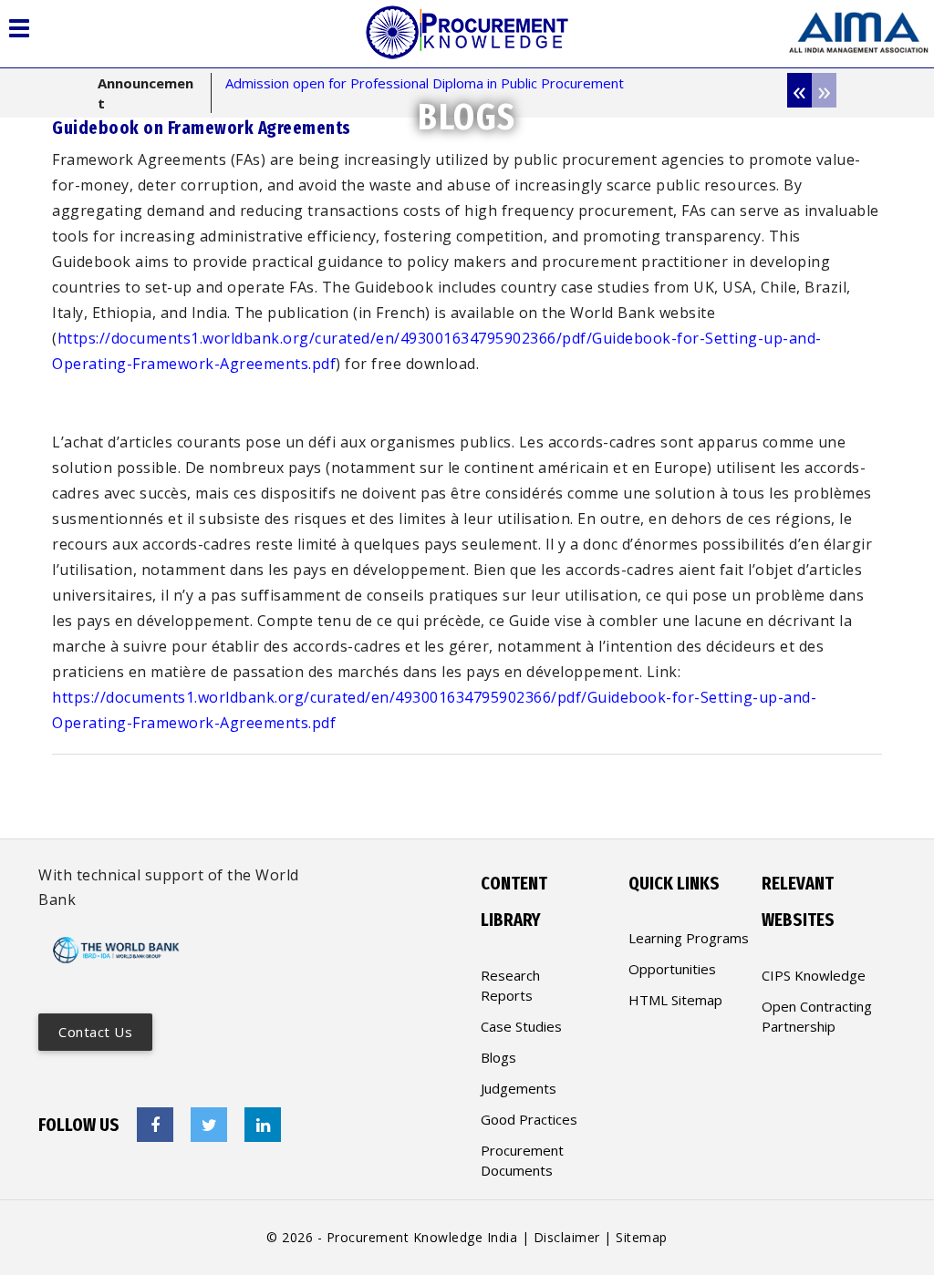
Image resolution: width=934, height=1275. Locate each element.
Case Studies (521, 1026)
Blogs (498, 1057)
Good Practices (529, 1119)
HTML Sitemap (675, 1000)
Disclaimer (567, 1237)
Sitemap (642, 1237)
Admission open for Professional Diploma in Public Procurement (424, 83)
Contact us (95, 1032)
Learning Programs (688, 938)
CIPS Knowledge (814, 975)
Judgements (518, 1088)
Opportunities (672, 969)
